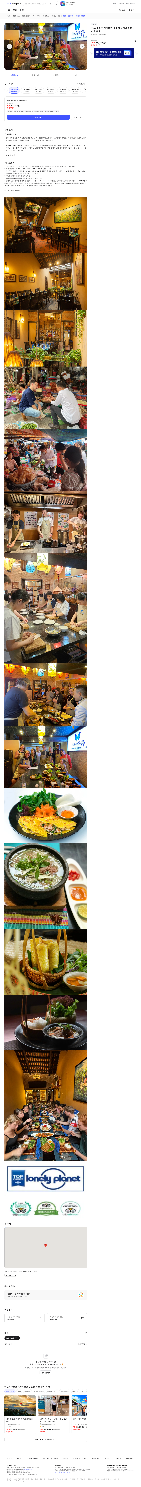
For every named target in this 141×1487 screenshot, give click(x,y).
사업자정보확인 (28, 1469)
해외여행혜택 (68, 16)
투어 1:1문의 (58, 1472)
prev (91, 53)
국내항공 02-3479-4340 (77, 1471)
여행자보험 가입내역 (79, 1458)
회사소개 (9, 1458)
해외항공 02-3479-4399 (62, 1471)
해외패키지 (26, 16)
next (136, 53)
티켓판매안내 (95, 1458)
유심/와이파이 (52, 1391)
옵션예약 (14, 75)
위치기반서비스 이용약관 (50, 1458)
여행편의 (75, 1391)
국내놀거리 (56, 16)
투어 (19, 1391)
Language (129, 1458)
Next (87, 1410)
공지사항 (106, 1458)
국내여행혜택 (80, 16)
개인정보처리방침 (32, 1458)
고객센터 (116, 1458)
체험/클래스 (65, 1391)
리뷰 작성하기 (45, 1373)
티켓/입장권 (10, 1391)
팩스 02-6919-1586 (60, 1469)
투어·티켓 (36, 16)
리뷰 (76, 75)
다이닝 (84, 1391)
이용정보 (56, 75)
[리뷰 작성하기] (86, 1333)
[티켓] (22, 10)
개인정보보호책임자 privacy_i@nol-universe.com (120, 1471)
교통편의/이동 (39, 1391)
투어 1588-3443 (59, 1467)
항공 (9, 16)
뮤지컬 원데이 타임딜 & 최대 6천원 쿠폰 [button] (39, 4)
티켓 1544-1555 (70, 1467)
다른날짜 (82, 84)
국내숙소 (45, 16)
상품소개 (35, 75)
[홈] (9, 10)
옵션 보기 (38, 117)
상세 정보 (77, 117)
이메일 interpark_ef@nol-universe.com (118, 1469)
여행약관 (65, 1458)
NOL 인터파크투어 (12, 1338)
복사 (36, 1271)
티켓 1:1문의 (66, 1472)
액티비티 (27, 1391)
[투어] (15, 10)
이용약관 (19, 1458)
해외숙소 (16, 16)
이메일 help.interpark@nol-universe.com (78, 1469)
